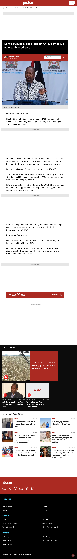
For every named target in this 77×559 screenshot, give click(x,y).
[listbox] (38, 396)
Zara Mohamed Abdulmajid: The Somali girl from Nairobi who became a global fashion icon (63, 454)
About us (5, 519)
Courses (44, 510)
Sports (44, 503)
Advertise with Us (8, 523)
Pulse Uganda (7, 544)
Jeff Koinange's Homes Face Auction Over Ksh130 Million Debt (13, 404)
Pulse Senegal (46, 537)
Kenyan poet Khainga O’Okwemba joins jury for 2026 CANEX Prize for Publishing (62, 438)
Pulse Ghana (6, 540)
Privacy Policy (47, 519)
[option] (13, 396)
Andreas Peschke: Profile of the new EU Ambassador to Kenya (24, 424)
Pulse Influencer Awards (50, 527)
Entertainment (7, 507)
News (7, 8)
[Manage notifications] (73, 555)
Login (71, 3)
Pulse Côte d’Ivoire (48, 540)
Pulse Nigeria (7, 537)
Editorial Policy (47, 523)
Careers (44, 507)
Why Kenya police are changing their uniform (61, 423)
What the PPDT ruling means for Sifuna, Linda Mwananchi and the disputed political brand (25, 454)
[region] (38, 396)
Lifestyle (5, 510)
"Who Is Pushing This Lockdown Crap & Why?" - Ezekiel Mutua (36, 404)
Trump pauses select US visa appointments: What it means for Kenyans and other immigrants (25, 438)
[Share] (64, 57)
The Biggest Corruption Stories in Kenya (43, 367)
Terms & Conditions (9, 527)
